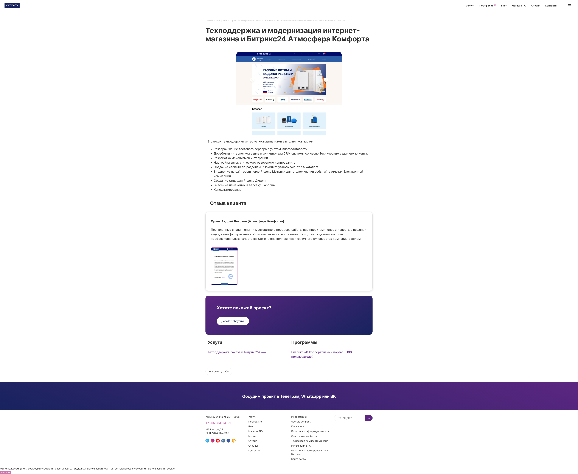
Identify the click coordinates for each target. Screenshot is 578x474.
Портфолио (486, 5)
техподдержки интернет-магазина (247, 141)
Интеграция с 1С (301, 445)
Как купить (297, 426)
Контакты (551, 5)
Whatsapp (311, 396)
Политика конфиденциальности (310, 431)
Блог (504, 5)
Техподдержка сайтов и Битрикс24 (234, 352)
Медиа (252, 436)
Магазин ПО (519, 5)
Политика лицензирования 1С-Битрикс (309, 452)
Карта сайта (298, 458)
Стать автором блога (304, 436)
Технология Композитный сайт (309, 440)
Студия (535, 5)
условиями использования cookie (154, 468)
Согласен (5, 472)
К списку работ (221, 371)
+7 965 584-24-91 (218, 423)
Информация (299, 416)
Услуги (470, 5)
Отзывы (253, 445)
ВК (333, 396)
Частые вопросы (301, 421)
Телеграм (289, 396)
